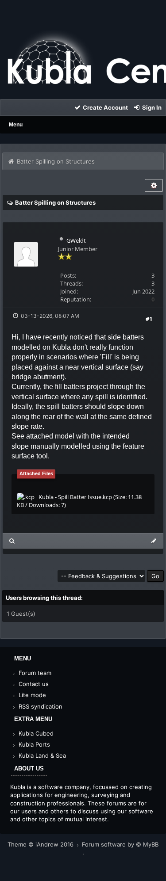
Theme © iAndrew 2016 (41, 844)
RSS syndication (39, 706)
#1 (149, 319)
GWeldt (76, 240)
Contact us (33, 683)
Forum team (34, 672)
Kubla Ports (33, 744)
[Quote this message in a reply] (153, 540)
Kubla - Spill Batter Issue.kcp (75, 497)
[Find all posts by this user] (12, 540)
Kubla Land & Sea (41, 755)
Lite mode (31, 694)
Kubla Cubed (35, 733)
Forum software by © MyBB (120, 844)
